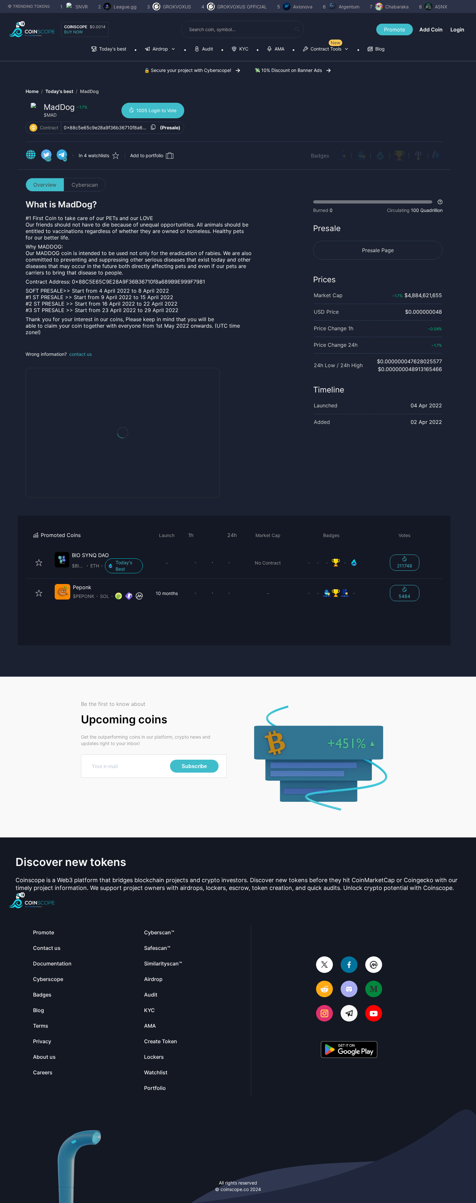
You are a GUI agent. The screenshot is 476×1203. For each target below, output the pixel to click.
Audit (150, 994)
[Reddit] (324, 989)
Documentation (52, 963)
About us (44, 1057)
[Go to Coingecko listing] (118, 596)
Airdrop (153, 979)
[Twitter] (324, 965)
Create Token (160, 1041)
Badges (320, 155)
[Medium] (373, 989)
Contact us (47, 948)
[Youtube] (373, 1014)
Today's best (59, 91)
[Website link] (31, 155)
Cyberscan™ (159, 932)
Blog (38, 1010)
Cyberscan (85, 184)
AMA (150, 1025)
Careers (42, 1072)
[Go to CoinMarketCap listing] (139, 596)
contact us (80, 354)
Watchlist (155, 1072)
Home (32, 91)
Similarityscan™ (163, 963)
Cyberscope (48, 979)
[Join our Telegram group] (349, 1014)
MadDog (89, 91)
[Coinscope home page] (32, 29)
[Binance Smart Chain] (33, 128)
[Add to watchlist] (39, 562)
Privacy (42, 1041)
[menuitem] (109, 49)
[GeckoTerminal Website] (128, 596)
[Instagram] (324, 1014)
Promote (394, 29)
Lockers (154, 1057)
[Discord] (349, 989)
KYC (149, 1010)
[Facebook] (349, 965)
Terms (40, 1025)
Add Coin (431, 29)
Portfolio (155, 1088)
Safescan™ (157, 948)
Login (457, 29)
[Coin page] (100, 562)
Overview (44, 184)
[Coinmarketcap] (373, 965)
